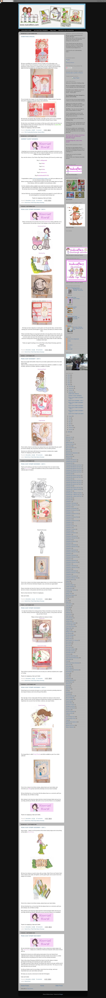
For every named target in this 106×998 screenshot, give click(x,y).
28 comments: (39, 349)
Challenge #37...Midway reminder (73, 492)
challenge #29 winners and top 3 (73, 475)
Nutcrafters (68, 59)
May (70, 421)
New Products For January (72, 640)
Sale (67, 690)
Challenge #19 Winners (71, 459)
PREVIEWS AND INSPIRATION (66, 30)
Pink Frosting (69, 668)
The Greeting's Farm (70, 718)
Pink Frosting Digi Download (31, 132)
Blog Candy (53, 30)
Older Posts (59, 985)
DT (66, 598)
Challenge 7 (68, 564)
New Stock (68, 643)
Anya (67, 440)
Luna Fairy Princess (70, 626)
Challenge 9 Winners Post (72, 577)
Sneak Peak (68, 701)
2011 (69, 380)
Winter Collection (70, 727)
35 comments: (39, 599)
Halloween (68, 612)
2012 (69, 379)
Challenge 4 (68, 548)
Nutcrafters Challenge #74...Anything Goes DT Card (78, 328)
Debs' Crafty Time (71, 297)
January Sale (69, 621)
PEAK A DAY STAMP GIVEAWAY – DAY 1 (33, 827)
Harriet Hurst (27, 202)
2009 (69, 384)
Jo (68, 343)
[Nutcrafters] (66, 61)
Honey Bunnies (69, 617)
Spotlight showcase (70, 706)
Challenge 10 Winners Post (72, 510)
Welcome (68, 723)
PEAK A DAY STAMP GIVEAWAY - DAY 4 (33, 464)
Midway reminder (70, 631)
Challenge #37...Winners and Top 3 (74, 494)
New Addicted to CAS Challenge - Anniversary (78, 290)
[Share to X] (47, 130)
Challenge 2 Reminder (71, 536)
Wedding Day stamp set (71, 721)
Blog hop (68, 449)
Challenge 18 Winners (71, 532)
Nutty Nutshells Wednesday (72, 657)
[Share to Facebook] (48, 130)
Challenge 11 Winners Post (72, 513)
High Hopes (68, 616)
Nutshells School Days (71, 655)
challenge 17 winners (71, 529)
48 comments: (39, 927)
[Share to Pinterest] (50, 130)
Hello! (74, 308)
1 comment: (39, 130)
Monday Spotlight (70, 635)
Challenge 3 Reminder (71, 544)
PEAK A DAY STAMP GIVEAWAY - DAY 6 (33, 209)
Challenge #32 (69, 478)
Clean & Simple (76, 298)
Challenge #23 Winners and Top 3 (74, 465)
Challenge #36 (69, 485)
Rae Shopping (69, 682)
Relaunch (68, 683)
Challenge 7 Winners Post (72, 567)
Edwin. (67, 602)
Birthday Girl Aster (70, 444)
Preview (68, 673)
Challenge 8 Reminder (71, 570)
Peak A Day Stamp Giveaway (37, 202)
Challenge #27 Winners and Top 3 (74, 470)
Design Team (69, 593)
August (70, 416)
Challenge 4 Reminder (71, 550)
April (70, 423)
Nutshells (68, 654)
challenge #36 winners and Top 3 (73, 487)
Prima (67, 675)
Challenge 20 (69, 539)
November (71, 388)
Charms (68, 581)
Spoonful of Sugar (70, 704)
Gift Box (68, 609)
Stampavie (68, 709)
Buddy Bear (68, 454)
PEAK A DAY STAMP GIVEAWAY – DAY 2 (33, 687)
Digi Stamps (68, 596)
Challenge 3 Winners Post (72, 546)
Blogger (61, 994)
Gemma (69, 326)
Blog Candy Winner (70, 447)
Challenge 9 (68, 574)
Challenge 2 (68, 534)
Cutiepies (68, 591)
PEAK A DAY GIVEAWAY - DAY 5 (30, 358)
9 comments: (39, 200)
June (70, 419)
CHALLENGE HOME (26, 30)
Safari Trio (68, 688)
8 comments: (39, 979)
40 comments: (39, 455)
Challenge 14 (69, 522)
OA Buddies (68, 659)
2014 (69, 375)
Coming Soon (69, 588)
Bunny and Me (69, 456)
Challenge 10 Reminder (71, 508)
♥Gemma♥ (69, 349)
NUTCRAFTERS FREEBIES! (41, 30)
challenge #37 (69, 491)
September (71, 392)
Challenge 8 (68, 569)
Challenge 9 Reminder (71, 576)
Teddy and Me (69, 713)
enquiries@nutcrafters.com (43, 178)
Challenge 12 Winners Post (72, 517)
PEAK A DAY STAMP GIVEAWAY (30, 608)
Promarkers (68, 678)
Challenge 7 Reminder (71, 565)
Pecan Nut (68, 664)
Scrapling (68, 694)
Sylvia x (69, 347)
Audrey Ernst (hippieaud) (73, 338)
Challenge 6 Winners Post (72, 562)
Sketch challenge (70, 699)
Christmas (68, 583)
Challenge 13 (69, 518)
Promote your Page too (70, 62)
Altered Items (69, 439)
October (71, 390)
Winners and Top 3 (70, 725)
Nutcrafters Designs (70, 649)
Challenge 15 (69, 524)
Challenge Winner (70, 579)
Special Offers (41, 132)
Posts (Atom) (30, 988)
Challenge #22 (69, 463)
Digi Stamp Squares (70, 595)
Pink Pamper (69, 671)
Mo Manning (69, 633)
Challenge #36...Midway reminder (73, 489)
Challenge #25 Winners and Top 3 (74, 468)
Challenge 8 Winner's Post (72, 572)
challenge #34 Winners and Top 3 (73, 482)
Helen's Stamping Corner (73, 288)
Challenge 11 (69, 511)
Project (67, 676)
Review (67, 685)
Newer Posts (25, 985)
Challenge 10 (69, 506)
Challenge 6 (68, 558)
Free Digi (68, 607)
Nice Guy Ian (69, 647)
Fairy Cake (68, 605)
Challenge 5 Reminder (71, 555)
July (70, 418)
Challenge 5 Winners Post (72, 557)
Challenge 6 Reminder (71, 560)
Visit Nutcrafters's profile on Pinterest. (74, 72)
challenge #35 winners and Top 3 (73, 484)
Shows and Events (70, 695)
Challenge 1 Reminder (71, 503)
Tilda (67, 720)
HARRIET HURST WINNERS (29, 139)
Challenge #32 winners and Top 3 (73, 480)
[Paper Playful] (75, 78)
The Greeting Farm (70, 716)
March (70, 425)
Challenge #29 (69, 473)
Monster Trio (69, 636)
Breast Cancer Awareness (72, 452)
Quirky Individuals (70, 680)
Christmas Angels (70, 584)
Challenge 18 (69, 531)
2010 (69, 382)
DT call (67, 600)
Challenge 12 (69, 515)
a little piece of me (72, 307)
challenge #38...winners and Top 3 (74, 496)
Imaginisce (68, 619)
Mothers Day (69, 638)
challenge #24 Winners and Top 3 (73, 466)
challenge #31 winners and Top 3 (73, 477)
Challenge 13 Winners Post (72, 520)
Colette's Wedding (70, 586)
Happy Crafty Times (72, 316)
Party (67, 661)
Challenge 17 (69, 527)
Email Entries (69, 603)
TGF (67, 715)
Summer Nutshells (70, 711)
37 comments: (39, 678)
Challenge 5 (68, 553)
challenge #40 (69, 498)
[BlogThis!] (46, 130)
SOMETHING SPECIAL (28, 36)
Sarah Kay (68, 692)
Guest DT (68, 610)
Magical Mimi (69, 628)
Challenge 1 (68, 501)
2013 (69, 377)
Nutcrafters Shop (70, 652)
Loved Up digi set (70, 624)
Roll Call (68, 687)
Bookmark (68, 451)
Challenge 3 (68, 543)
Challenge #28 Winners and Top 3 (74, 472)
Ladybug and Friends (71, 623)
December (71, 386)
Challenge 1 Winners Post (72, 505)
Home (42, 985)
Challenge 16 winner (70, 525)
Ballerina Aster (69, 442)
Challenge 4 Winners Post (72, 551)
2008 (69, 431)
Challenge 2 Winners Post (72, 538)
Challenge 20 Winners (71, 541)
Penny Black (69, 666)
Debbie (69, 341)
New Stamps (69, 642)
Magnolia (68, 629)
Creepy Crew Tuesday (71, 590)
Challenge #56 (69, 499)
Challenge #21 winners (71, 461)
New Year (68, 645)
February (71, 427)
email (34, 178)
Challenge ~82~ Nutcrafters (76, 318)
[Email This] (44, 130)
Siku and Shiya (69, 697)
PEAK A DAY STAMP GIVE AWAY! (31, 936)
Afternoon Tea (69, 437)
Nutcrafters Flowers (70, 650)
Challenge (68, 458)
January (71, 429)
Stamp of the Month (70, 708)
